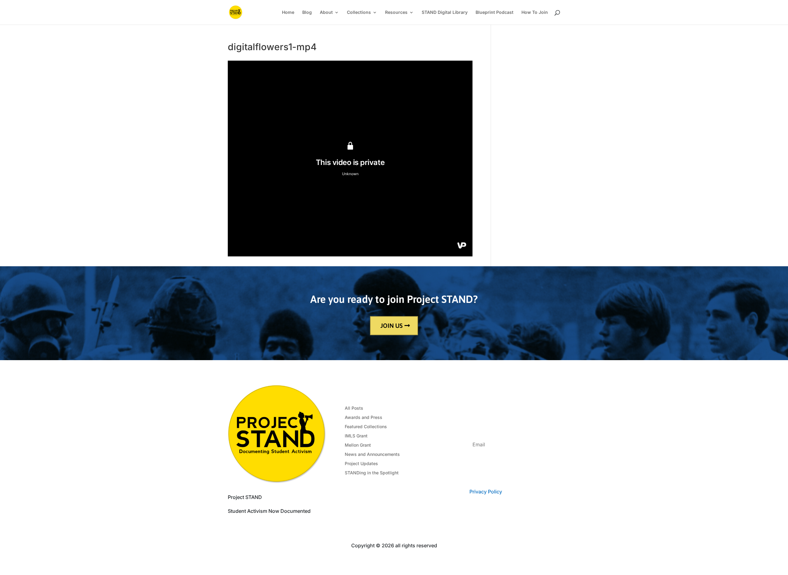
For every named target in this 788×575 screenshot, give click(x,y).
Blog (307, 12)
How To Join (534, 12)
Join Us (391, 325)
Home (288, 12)
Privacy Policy (485, 492)
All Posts (354, 408)
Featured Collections (366, 426)
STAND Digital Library (445, 12)
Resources (396, 12)
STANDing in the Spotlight (372, 473)
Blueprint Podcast (494, 12)
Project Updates (361, 463)
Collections (359, 12)
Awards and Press (363, 417)
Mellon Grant (358, 445)
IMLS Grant (356, 436)
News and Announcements (372, 454)
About (326, 12)
